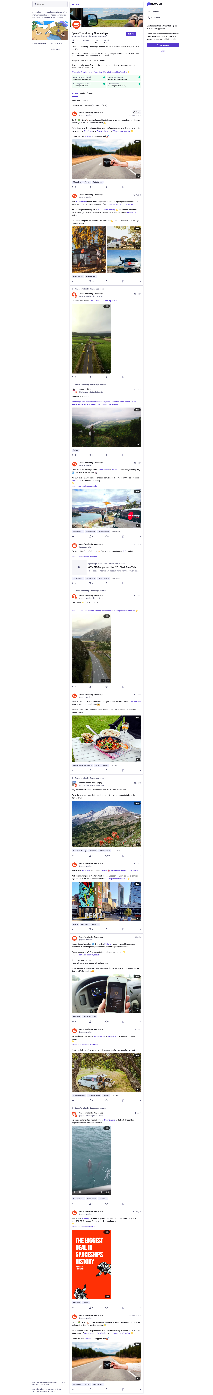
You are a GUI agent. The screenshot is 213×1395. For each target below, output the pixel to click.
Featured (90, 93)
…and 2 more (115, 532)
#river (133, 402)
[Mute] (80, 1192)
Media (82, 93)
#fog (79, 404)
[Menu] (139, 34)
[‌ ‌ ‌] (40, 48)
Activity (75, 93)
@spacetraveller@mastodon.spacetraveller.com (88, 36)
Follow (131, 34)
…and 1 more (116, 851)
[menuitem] (91, 1160)
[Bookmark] (123, 187)
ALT (138, 176)
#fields (74, 404)
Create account (163, 45)
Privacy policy (44, 1384)
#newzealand (77, 106)
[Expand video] (103, 1192)
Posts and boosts (79, 101)
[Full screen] (107, 1192)
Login (163, 51)
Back (77, 4)
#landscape (76, 402)
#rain (84, 404)
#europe (97, 106)
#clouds (95, 404)
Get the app (49, 1389)
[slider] (91, 1188)
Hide (137, 142)
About (56, 1382)
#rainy (89, 404)
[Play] (75, 1192)
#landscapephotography (101, 402)
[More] (139, 187)
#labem (127, 402)
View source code (46, 1391)
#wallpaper (86, 402)
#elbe (121, 402)
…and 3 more (115, 1096)
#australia (88, 106)
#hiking (115, 404)
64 (73, 42)
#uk (104, 106)
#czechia (115, 402)
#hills (101, 404)
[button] (91, 1160)
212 (85, 42)
